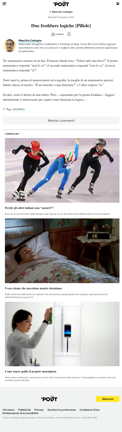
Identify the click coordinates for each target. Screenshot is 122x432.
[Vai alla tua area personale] (117, 3)
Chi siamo (8, 409)
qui (109, 44)
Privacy (39, 409)
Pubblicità (24, 409)
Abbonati (107, 399)
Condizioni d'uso (90, 409)
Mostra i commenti (61, 120)
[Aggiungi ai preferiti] (69, 34)
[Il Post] (61, 3)
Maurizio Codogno (62, 11)
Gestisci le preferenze (61, 409)
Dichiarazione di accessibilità (20, 413)
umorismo (19, 109)
